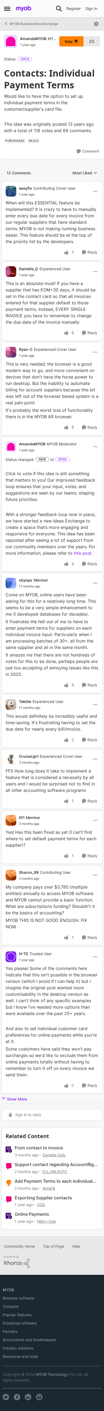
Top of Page (53, 1246)
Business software (18, 1298)
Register (73, 8)
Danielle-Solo (54, 1155)
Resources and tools (20, 1356)
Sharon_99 (29, 872)
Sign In (91, 8)
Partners (10, 1331)
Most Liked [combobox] (85, 173)
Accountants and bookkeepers (29, 1339)
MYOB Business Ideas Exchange (34, 24)
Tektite (25, 701)
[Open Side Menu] (7, 9)
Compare (11, 1306)
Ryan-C (26, 349)
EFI (22, 817)
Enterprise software (20, 1323)
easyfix (25, 188)
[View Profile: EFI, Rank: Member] (11, 820)
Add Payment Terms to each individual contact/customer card (54, 1181)
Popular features (17, 1314)
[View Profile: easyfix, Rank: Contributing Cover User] (11, 191)
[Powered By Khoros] (52, 1262)
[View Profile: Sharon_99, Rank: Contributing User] (11, 875)
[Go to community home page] (23, 8)
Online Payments (32, 1214)
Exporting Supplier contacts (43, 1197)
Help (76, 1246)
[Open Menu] (96, 24)
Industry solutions (18, 1348)
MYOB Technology (52, 1374)
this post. (84, 553)
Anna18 (48, 1188)
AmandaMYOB (33, 38)
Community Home (19, 1246)
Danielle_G (28, 268)
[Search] (59, 8)
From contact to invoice (39, 1147)
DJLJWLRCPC (54, 1171)
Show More (17, 1099)
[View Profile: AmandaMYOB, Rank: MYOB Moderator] (10, 41)
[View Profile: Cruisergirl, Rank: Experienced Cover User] (11, 759)
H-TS (23, 953)
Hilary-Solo (46, 1221)
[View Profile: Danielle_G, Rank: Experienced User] (11, 271)
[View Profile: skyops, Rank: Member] (11, 583)
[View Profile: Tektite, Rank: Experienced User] (11, 704)
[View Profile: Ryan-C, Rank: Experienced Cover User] (11, 352)
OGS (41, 1204)
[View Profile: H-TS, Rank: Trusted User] (11, 956)
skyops (25, 580)
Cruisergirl (29, 756)
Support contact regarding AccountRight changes (56, 1164)
